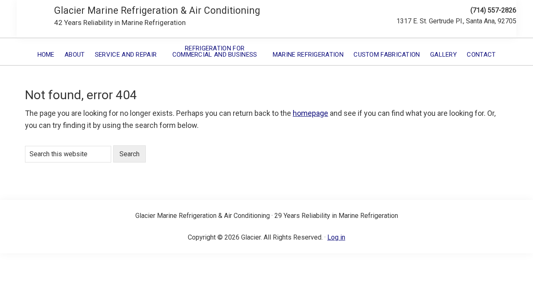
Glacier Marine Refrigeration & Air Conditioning (157, 10)
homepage (310, 113)
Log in (336, 237)
